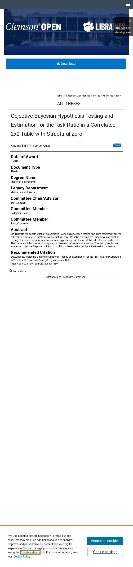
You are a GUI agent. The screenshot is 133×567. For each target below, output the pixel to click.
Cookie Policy (22, 556)
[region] (66, 546)
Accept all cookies (105, 541)
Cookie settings (30, 552)
